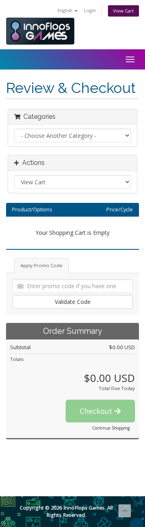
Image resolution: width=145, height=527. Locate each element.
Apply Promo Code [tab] (41, 265)
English (66, 10)
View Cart (123, 11)
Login (90, 10)
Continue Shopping (111, 428)
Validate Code (73, 302)
